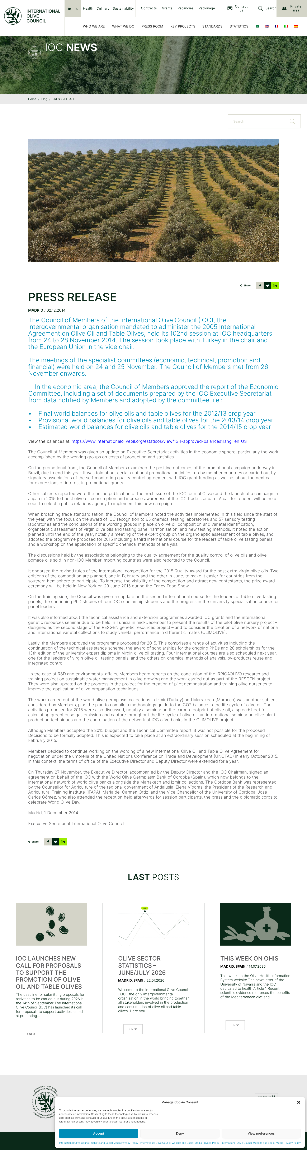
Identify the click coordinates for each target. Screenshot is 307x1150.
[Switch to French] (277, 26)
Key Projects (182, 26)
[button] (299, 1102)
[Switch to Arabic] (258, 26)
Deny (180, 1133)
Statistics (239, 26)
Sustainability (123, 8)
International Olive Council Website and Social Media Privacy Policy (98, 1142)
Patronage (207, 8)
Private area (295, 8)
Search (270, 8)
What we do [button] (123, 26)
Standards (212, 26)
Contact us (241, 8)
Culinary (102, 8)
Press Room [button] (152, 26)
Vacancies (185, 8)
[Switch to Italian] (287, 26)
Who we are (94, 26)
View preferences (261, 1133)
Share (247, 285)
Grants (167, 8)
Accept (98, 1133)
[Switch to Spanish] (296, 26)
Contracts (149, 8)
